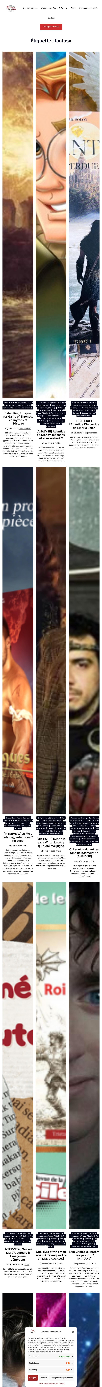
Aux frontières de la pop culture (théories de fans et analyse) (84, 819)
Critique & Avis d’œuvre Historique (84, 403)
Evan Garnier (25, 428)
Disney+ (41, 416)
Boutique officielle (51, 26)
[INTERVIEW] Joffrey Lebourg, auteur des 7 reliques (18, 837)
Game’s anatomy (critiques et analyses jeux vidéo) (17, 406)
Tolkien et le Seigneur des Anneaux (84, 1246)
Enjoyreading (91, 432)
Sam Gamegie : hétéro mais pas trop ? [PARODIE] (84, 1255)
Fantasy (20, 405)
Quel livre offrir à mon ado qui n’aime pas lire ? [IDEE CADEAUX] (51, 1255)
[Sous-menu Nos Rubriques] (36, 8)
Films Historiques (53, 416)
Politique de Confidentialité (48, 1384)
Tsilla (57, 443)
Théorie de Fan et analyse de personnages (52, 425)
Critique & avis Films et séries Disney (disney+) (51, 406)
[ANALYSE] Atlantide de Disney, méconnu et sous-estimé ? (50, 435)
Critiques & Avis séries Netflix (51, 820)
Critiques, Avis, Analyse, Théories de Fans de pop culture (50, 411)
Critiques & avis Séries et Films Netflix (51, 818)
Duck (93, 1263)
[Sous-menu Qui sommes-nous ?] (97, 8)
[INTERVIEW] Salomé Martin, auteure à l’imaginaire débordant (17, 1254)
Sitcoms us (74, 839)
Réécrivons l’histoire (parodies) (84, 1244)
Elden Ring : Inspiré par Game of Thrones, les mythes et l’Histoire (18, 418)
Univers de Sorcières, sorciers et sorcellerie (51, 832)
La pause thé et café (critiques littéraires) (86, 414)
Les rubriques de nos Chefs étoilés (52, 417)
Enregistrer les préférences (62, 1378)
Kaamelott (86, 831)
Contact (61, 1384)
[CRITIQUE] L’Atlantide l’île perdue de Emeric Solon (84, 424)
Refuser (43, 1378)
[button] (73, 1331)
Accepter (32, 1378)
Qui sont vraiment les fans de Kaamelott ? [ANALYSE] (84, 853)
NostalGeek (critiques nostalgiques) (51, 421)
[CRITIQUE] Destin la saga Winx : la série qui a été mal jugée (51, 842)
